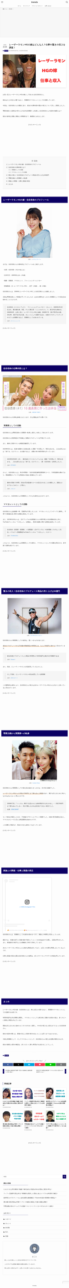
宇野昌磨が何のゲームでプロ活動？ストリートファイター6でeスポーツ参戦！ (29, 1206)
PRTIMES (13, 465)
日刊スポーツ (14, 678)
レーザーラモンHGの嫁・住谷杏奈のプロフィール (25, 164)
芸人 (6, 1232)
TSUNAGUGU (14, 535)
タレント (8, 1223)
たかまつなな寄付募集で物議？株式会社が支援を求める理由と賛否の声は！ (28, 1189)
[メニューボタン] (2, 2)
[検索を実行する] (64, 1177)
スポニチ (13, 488)
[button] (8, 1064)
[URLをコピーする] (61, 1064)
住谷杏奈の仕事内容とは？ (17, 167)
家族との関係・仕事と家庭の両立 (19, 181)
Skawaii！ (13, 659)
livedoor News (36, 783)
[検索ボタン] (67, 2)
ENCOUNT (15, 809)
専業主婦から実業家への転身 (18, 178)
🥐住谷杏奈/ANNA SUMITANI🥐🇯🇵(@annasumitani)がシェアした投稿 (27, 930)
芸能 (6, 1236)
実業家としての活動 (17, 169)
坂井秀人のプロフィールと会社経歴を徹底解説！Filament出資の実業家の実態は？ (30, 1198)
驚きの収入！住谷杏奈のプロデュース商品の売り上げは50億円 (29, 175)
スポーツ (8, 1219)
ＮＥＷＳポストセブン (36, 635)
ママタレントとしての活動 (19, 172)
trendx (34, 2)
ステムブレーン (37, 259)
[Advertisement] (34, 23)
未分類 (6, 50)
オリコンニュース (15, 321)
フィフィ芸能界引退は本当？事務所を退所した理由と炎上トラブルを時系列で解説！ (31, 1193)
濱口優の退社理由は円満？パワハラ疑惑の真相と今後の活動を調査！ (26, 1202)
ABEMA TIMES (36, 412)
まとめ (11, 184)
